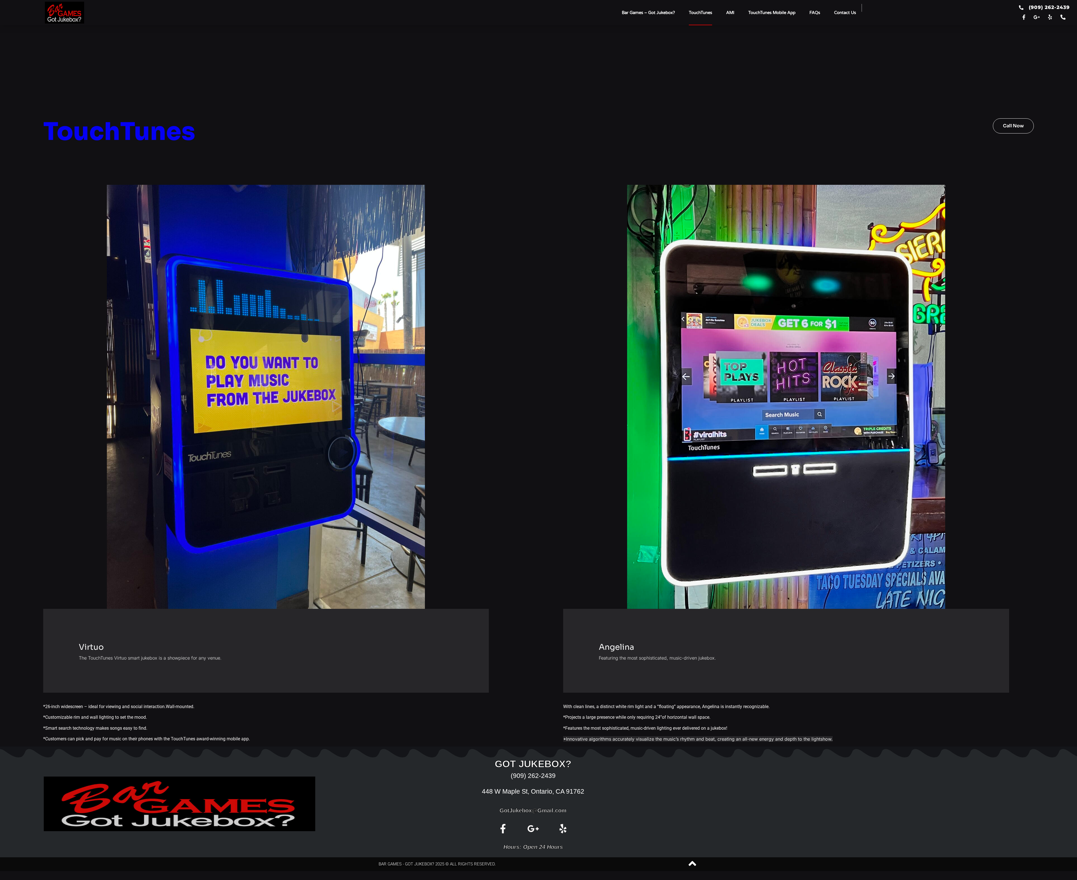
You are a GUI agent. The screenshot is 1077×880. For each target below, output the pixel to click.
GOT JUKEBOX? (533, 763)
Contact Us (845, 12)
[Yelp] (1050, 17)
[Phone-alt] (1063, 17)
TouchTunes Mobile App (771, 12)
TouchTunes (700, 12)
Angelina (616, 647)
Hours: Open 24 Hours (533, 847)
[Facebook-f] (1023, 17)
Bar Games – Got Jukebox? (648, 12)
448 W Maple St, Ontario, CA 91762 (533, 791)
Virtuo (91, 647)
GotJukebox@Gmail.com (533, 810)
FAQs (814, 12)
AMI (730, 12)
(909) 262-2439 (533, 775)
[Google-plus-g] (1036, 17)
